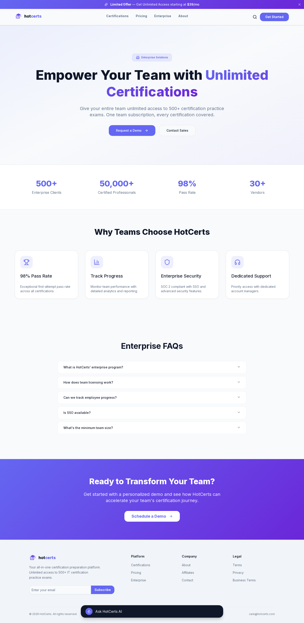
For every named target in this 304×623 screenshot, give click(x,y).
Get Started (274, 17)
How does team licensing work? (88, 382)
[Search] (255, 17)
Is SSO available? (77, 413)
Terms (237, 565)
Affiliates (188, 572)
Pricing (141, 16)
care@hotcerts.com (262, 614)
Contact (187, 580)
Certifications (117, 16)
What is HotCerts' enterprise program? (93, 367)
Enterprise (162, 16)
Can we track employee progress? (90, 397)
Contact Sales (177, 130)
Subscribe (103, 590)
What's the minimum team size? (88, 428)
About (183, 16)
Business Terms (244, 580)
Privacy (238, 572)
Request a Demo (129, 130)
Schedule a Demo (149, 516)
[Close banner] (299, 4)
